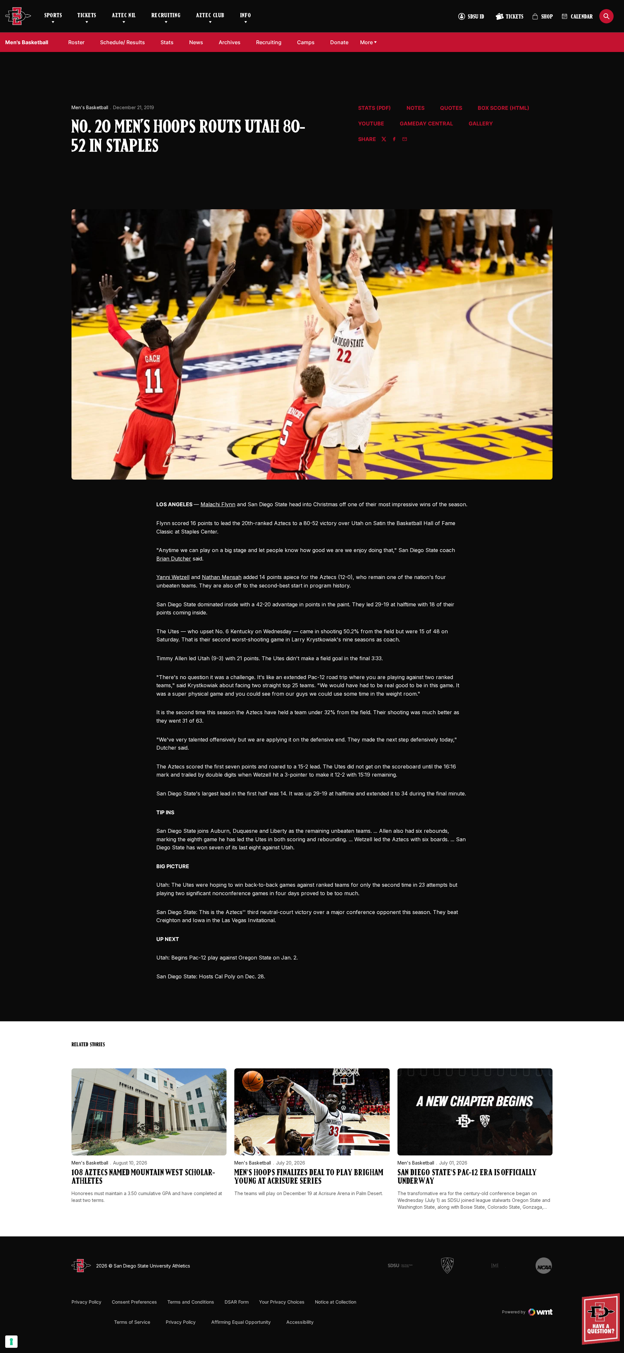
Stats (167, 42)
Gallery (481, 123)
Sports (53, 16)
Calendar (582, 17)
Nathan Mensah (221, 577)
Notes (415, 108)
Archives (229, 42)
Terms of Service (132, 1322)
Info (245, 16)
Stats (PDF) (374, 108)
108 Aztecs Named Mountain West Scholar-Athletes (143, 1177)
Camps (307, 42)
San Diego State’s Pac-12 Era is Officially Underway (467, 1177)
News (196, 42)
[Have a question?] (601, 1319)
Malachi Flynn (218, 504)
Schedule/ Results (122, 42)
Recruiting (165, 16)
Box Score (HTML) (503, 108)
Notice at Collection (335, 1302)
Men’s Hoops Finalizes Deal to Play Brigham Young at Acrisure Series (308, 1177)
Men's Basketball (90, 107)
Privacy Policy (86, 1302)
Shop (542, 19)
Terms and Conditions (190, 1302)
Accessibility (300, 1322)
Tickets (86, 16)
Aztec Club (210, 16)
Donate (341, 42)
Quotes (451, 108)
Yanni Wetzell (172, 577)
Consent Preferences (134, 1302)
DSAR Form (237, 1302)
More (366, 42)
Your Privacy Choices (282, 1302)
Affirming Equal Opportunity (241, 1322)
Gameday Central (426, 123)
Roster (76, 42)
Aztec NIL (124, 16)
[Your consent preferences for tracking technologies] (11, 1341)
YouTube (371, 123)
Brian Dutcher (173, 558)
